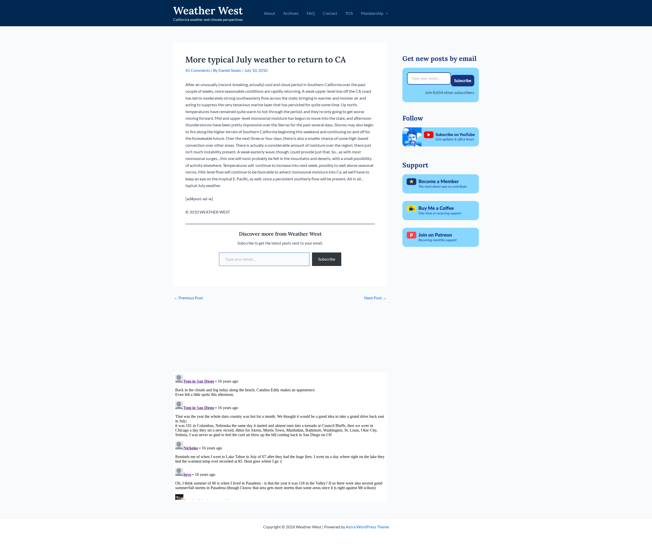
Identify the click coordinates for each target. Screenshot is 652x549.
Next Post (375, 298)
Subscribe (326, 259)
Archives (290, 13)
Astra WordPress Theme (367, 526)
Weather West (208, 10)
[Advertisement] (280, 336)
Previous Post (188, 298)
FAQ (311, 13)
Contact (330, 13)
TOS (349, 13)
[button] (385, 13)
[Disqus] (280, 436)
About (269, 13)
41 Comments (197, 70)
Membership (372, 13)
